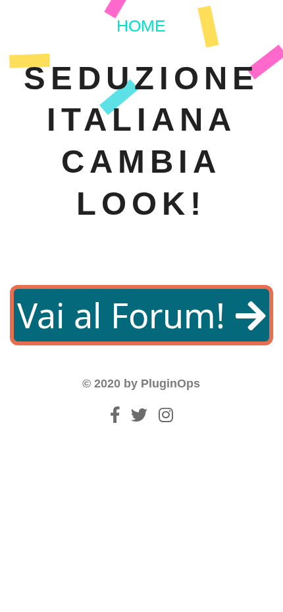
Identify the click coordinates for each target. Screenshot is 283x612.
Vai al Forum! (125, 315)
